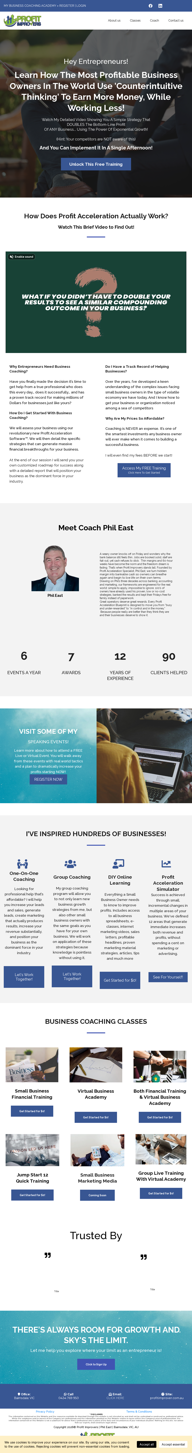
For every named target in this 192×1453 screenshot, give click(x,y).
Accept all (147, 1444)
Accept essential (173, 1444)
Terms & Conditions (139, 1411)
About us (114, 20)
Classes (135, 20)
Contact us (176, 20)
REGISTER (66, 5)
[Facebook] (150, 6)
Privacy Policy (45, 1411)
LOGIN (81, 5)
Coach (154, 20)
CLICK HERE (115, 1398)
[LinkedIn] (160, 6)
